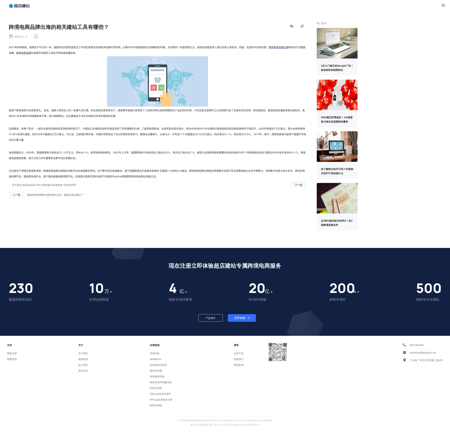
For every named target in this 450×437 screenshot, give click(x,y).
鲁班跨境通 (156, 370)
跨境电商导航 (157, 376)
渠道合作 (83, 370)
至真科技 (155, 353)
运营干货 (239, 353)
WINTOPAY (156, 405)
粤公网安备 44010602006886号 (244, 424)
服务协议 (195, 424)
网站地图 (267, 420)
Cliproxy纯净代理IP (160, 394)
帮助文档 (12, 353)
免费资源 (12, 359)
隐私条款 (204, 424)
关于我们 (83, 353)
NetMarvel (155, 359)
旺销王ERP (156, 388)
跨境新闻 (239, 365)
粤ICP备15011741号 (218, 424)
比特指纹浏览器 (158, 365)
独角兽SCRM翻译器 (161, 382)
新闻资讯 (83, 359)
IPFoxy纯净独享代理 (161, 399)
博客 (236, 345)
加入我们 (83, 365)
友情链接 (155, 345)
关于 (80, 345)
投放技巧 (239, 359)
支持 (9, 345)
